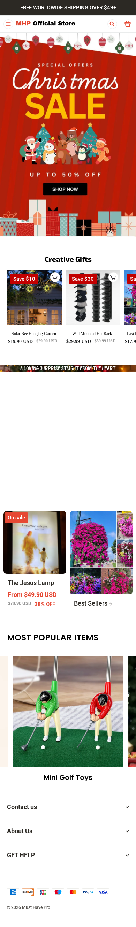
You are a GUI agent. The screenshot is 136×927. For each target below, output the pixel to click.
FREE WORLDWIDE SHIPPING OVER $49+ (68, 8)
